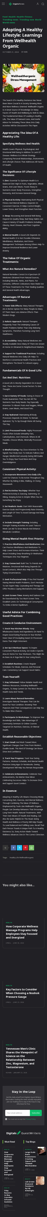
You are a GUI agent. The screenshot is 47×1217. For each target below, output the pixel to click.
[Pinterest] (25, 847)
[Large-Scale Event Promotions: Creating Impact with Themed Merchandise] (42, 1151)
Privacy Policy (31, 1119)
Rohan (8, 1073)
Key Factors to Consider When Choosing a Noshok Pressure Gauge (22, 993)
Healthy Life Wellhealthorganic (22, 857)
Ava (26, 52)
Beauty (27, 1179)
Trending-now (26, 20)
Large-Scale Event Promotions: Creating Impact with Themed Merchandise (30, 1159)
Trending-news (10, 20)
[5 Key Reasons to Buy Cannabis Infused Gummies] (19, 1189)
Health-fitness (24, 17)
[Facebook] (13, 847)
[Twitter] (19, 847)
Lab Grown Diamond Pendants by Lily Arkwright (29, 1186)
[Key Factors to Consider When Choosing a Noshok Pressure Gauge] (23, 967)
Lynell (8, 943)
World (38, 20)
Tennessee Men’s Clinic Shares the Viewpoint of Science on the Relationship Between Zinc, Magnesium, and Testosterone (21, 1058)
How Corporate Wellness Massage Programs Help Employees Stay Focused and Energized (22, 932)
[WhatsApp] (31, 847)
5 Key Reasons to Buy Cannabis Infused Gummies (8, 1196)
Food (5, 17)
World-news (9, 23)
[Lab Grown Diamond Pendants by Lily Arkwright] (40, 1180)
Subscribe (36, 1113)
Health (12, 17)
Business (28, 1149)
